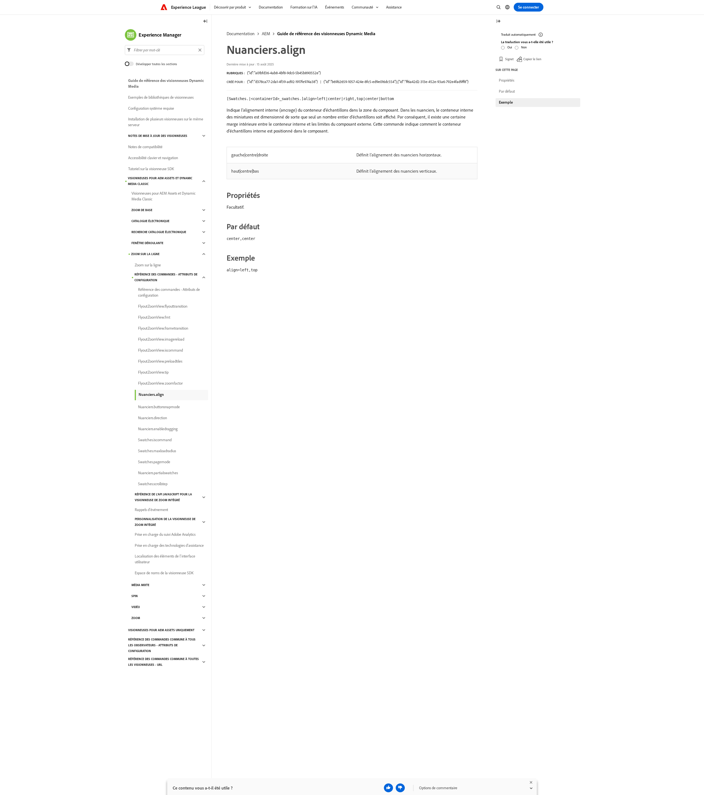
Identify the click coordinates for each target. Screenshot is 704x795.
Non (524, 47)
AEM (266, 33)
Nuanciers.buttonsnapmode (159, 406)
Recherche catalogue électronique (158, 232)
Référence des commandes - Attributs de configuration (165, 277)
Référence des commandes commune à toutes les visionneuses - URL (163, 662)
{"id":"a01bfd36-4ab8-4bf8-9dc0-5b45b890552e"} (284, 72)
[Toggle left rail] (205, 21)
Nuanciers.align (151, 394)
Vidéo (135, 607)
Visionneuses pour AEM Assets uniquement (161, 630)
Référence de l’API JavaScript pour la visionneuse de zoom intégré (163, 497)
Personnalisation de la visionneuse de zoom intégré (165, 522)
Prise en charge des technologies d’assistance (169, 545)
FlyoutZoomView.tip (153, 372)
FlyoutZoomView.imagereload (161, 339)
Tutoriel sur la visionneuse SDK (151, 168)
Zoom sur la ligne (145, 254)
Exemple (506, 102)
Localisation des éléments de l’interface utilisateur (165, 559)
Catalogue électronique (150, 221)
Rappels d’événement (151, 509)
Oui (509, 47)
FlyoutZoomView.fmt (154, 317)
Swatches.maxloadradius (157, 450)
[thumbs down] (400, 787)
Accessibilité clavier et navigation (153, 157)
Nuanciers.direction (152, 417)
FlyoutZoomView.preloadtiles (160, 361)
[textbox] (164, 50)
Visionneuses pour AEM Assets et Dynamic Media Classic (160, 181)
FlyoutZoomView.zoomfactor (160, 383)
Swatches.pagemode (154, 461)
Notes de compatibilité (145, 146)
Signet (509, 59)
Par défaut (507, 91)
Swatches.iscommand (155, 439)
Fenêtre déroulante (147, 243)
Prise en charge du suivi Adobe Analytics (165, 534)
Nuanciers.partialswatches (158, 472)
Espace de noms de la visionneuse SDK (164, 572)
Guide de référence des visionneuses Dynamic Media (326, 33)
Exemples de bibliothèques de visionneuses (161, 97)
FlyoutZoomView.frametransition (163, 328)
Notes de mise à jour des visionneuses (157, 136)
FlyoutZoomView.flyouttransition (162, 306)
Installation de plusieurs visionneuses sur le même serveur (165, 122)
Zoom (135, 618)
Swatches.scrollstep (152, 483)
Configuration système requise (151, 108)
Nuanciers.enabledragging (158, 428)
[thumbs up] (388, 787)
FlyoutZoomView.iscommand (160, 350)
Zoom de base (141, 210)
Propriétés (506, 80)
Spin (134, 596)
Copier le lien (532, 59)
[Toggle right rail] (498, 21)
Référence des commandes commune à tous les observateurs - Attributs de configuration (162, 645)
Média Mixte (140, 585)
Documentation (241, 33)
